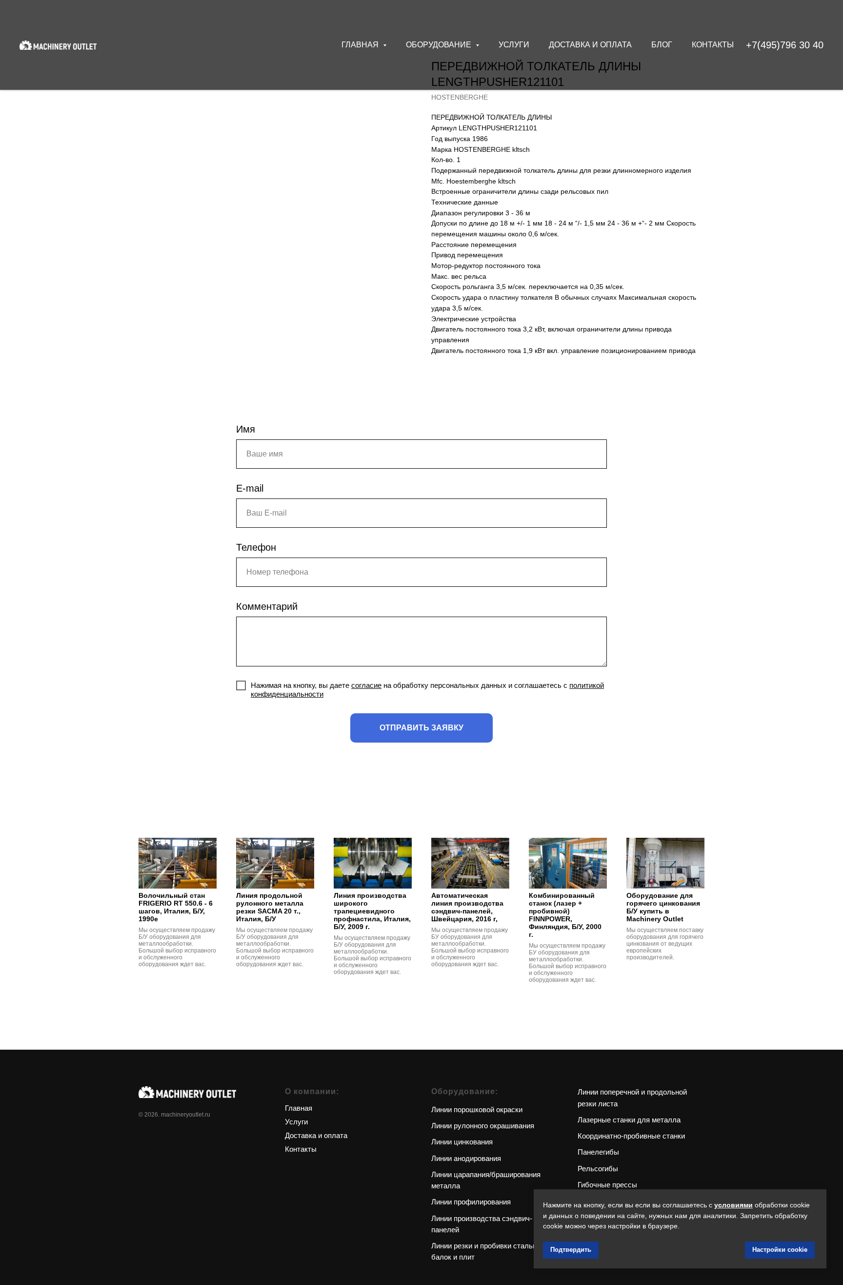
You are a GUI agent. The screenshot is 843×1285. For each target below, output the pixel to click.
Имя (245, 429)
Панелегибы (598, 1152)
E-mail (249, 488)
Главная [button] (361, 45)
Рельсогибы (598, 1168)
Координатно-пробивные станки (631, 1136)
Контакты (713, 45)
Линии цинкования (462, 1142)
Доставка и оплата (590, 45)
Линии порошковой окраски (476, 1109)
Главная (298, 1108)
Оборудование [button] (439, 45)
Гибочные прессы (607, 1185)
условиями (733, 1205)
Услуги (514, 45)
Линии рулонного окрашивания (482, 1125)
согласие (366, 685)
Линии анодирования (466, 1158)
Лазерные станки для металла (629, 1120)
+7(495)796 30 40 (784, 45)
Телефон (256, 547)
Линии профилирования (471, 1202)
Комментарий (267, 606)
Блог (661, 45)
